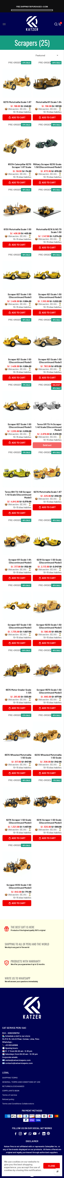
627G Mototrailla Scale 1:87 (17, 102)
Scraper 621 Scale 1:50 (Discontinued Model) (49, 295)
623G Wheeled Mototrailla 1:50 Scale (48, 756)
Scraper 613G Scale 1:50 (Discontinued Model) (19, 886)
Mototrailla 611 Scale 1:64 (48, 102)
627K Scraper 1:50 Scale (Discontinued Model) (18, 821)
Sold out (47, 445)
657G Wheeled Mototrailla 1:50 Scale (18, 756)
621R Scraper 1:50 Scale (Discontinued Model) (49, 561)
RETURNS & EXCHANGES (13, 1086)
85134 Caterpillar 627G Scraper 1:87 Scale (19, 165)
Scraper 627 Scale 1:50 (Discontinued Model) (19, 295)
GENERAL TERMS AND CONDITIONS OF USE (21, 1082)
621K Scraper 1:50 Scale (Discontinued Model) (49, 821)
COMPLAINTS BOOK (10, 1090)
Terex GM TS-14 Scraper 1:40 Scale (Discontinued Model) (48, 427)
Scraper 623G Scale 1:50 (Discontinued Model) (48, 626)
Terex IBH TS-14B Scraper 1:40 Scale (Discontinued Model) (18, 494)
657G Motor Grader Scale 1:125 (18, 691)
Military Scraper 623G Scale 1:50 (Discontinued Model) (47, 165)
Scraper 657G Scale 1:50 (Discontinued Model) (49, 691)
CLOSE (51, 1165)
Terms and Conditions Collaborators (18, 1103)
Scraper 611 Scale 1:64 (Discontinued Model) (19, 561)
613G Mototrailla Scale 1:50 (17, 229)
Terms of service (9, 1095)
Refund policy (8, 1099)
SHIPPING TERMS (10, 1077)
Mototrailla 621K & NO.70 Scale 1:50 (48, 230)
